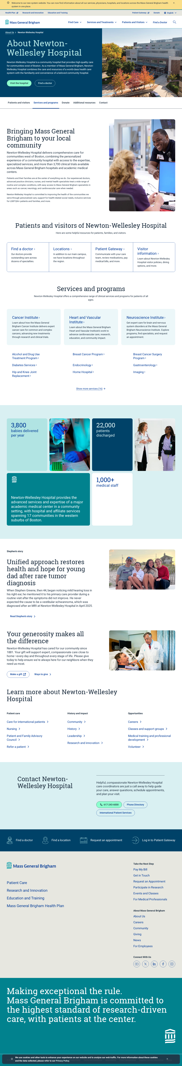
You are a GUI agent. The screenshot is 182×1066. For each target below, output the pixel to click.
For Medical (150, 899)
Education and (25, 898)
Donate (157, 13)
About (139, 916)
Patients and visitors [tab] (19, 102)
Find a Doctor (160, 22)
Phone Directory (135, 804)
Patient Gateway (139, 13)
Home (82, 372)
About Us (9, 32)
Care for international (26, 721)
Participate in (148, 887)
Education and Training (58, 13)
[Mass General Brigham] (22, 22)
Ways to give (41, 674)
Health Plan (10, 13)
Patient (17, 883)
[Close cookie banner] (167, 1059)
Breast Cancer (88, 354)
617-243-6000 (111, 804)
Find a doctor (45, 83)
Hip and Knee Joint (24, 374)
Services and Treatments (100, 22)
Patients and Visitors (133, 22)
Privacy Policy (62, 1061)
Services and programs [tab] (46, 102)
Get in (141, 875)
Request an (149, 881)
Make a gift (16, 674)
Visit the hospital (19, 83)
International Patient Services (116, 812)
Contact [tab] (103, 102)
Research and (83, 743)
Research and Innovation (33, 13)
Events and (145, 893)
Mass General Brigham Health (35, 906)
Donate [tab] (66, 102)
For (143, 946)
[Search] (174, 22)
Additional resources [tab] (84, 102)
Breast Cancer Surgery (147, 356)
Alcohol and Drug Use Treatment (26, 356)
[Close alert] (173, 3)
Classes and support (146, 729)
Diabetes (23, 365)
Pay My (140, 869)
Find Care (73, 22)
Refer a (16, 746)
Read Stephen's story (21, 616)
